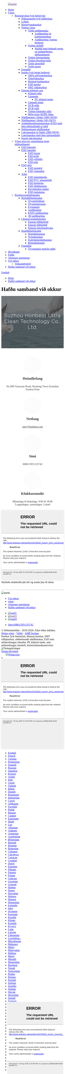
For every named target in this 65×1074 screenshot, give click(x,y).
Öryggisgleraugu (37, 204)
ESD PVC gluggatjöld (40, 180)
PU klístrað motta (44, 99)
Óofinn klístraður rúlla (39, 111)
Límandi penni (35, 102)
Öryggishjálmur (36, 201)
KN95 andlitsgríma (38, 213)
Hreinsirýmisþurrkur (38, 81)
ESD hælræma (36, 183)
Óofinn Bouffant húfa (39, 60)
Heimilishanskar (36, 234)
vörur (11, 601)
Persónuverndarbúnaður (27, 195)
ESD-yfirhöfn (35, 159)
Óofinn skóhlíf (35, 45)
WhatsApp (14, 654)
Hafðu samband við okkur (22, 266)
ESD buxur (34, 153)
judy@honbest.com (32, 426)
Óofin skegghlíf (36, 63)
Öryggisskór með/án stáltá (41, 248)
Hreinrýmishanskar (31, 24)
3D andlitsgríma (36, 216)
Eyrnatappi (34, 207)
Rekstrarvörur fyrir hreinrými (30, 15)
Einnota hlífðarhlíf (37, 225)
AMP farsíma (32, 633)
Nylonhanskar (35, 236)
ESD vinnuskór (36, 171)
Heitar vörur (7, 633)
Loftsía (25, 21)
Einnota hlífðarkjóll (38, 222)
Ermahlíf (25, 69)
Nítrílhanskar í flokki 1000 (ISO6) (39, 117)
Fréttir (11, 254)
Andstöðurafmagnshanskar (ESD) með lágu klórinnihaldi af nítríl (41, 125)
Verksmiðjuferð (23, 263)
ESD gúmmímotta (37, 177)
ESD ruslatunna (36, 192)
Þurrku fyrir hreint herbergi (35, 72)
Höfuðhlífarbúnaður (31, 198)
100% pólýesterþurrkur (40, 75)
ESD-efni (33, 162)
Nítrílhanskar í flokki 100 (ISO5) (38, 120)
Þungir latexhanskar (31, 138)
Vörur (11, 12)
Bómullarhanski (36, 242)
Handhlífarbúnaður (31, 231)
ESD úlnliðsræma (37, 186)
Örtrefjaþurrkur (36, 78)
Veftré (19, 633)
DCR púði (33, 108)
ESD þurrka (34, 84)
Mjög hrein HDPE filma (41, 114)
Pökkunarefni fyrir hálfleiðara (36, 18)
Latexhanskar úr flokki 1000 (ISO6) (40, 132)
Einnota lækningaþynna (40, 228)
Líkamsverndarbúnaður (33, 219)
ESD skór (26, 165)
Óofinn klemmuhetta (39, 57)
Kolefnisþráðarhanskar (40, 239)
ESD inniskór (35, 168)
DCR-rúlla (33, 105)
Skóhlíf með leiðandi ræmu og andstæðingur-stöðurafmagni (49, 51)
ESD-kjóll (33, 156)
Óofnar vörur (28, 27)
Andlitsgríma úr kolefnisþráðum (43, 35)
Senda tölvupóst (9, 651)
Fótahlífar (26, 245)
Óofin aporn (34, 66)
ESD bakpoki (28, 147)
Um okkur (13, 260)
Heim (11, 9)
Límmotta (33, 96)
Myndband (14, 251)
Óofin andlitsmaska (38, 30)
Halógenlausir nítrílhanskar (35, 129)
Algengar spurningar (19, 257)
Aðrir (24, 174)
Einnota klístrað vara (32, 90)
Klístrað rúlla (35, 93)
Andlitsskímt (34, 210)
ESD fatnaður (28, 150)
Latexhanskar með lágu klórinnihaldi (40, 135)
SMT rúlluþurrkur (37, 87)
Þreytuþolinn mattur (38, 189)
